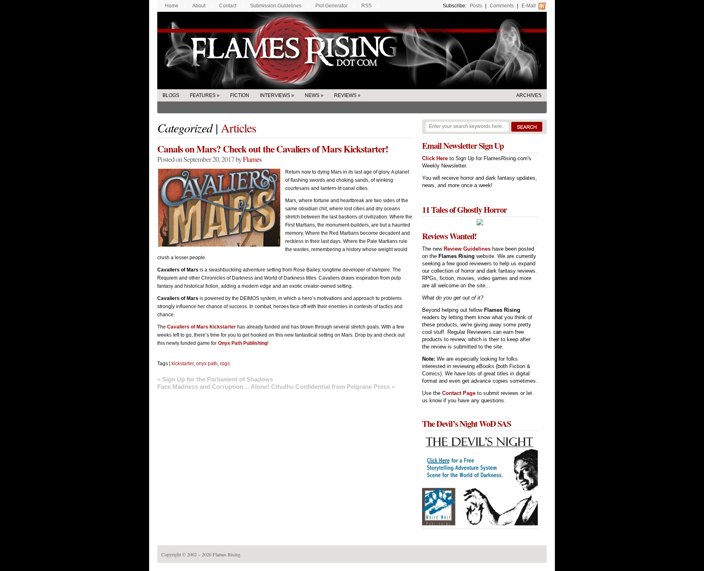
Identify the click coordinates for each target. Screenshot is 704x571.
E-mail (528, 6)
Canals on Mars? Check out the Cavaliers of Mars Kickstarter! (272, 149)
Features (203, 95)
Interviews (275, 95)
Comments (502, 6)
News (312, 95)
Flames (252, 159)
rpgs (225, 363)
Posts (476, 6)
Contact (227, 6)
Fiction (239, 95)
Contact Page (458, 393)
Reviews (345, 95)
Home (171, 6)
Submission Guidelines (275, 6)
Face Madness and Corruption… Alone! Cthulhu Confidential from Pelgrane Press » (276, 386)
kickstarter (183, 363)
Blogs (171, 95)
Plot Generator (331, 6)
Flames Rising (352, 50)
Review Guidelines (467, 249)
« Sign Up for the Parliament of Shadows (215, 379)
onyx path (207, 363)
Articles (238, 127)
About (198, 6)
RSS (366, 6)
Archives (528, 95)
